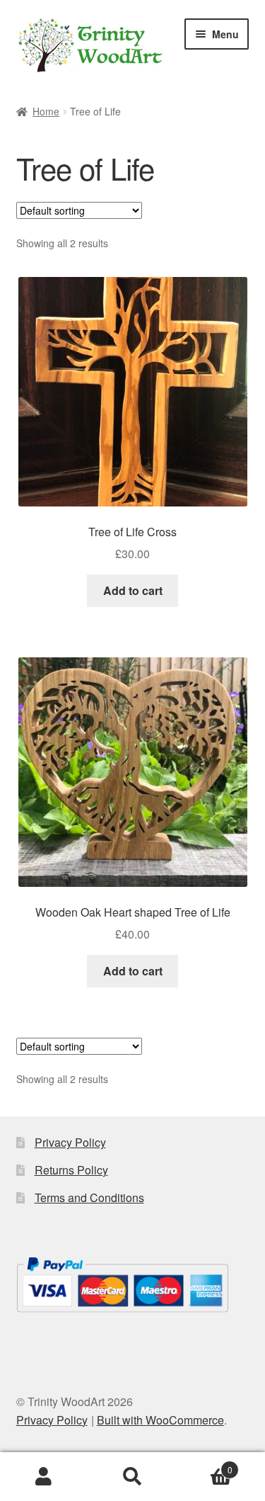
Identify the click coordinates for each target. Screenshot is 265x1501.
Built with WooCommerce (160, 1420)
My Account (44, 1477)
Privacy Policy (70, 1142)
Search (132, 1477)
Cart (204, 1464)
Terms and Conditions (89, 1197)
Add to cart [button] (133, 590)
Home (46, 111)
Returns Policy (71, 1170)
